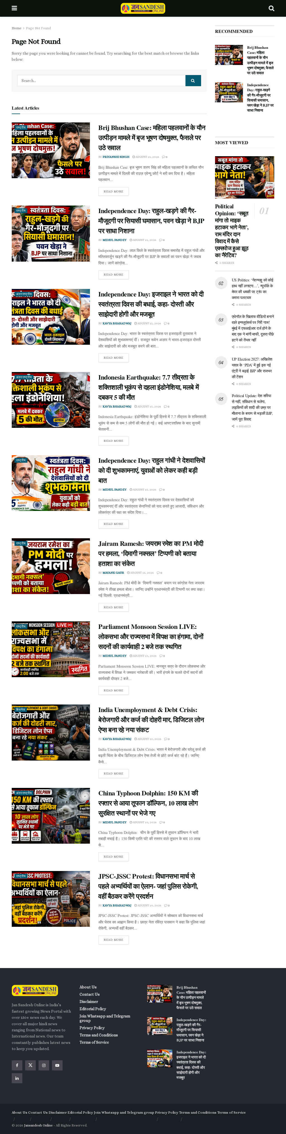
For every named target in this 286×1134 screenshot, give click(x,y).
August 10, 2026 (144, 656)
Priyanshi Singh (116, 157)
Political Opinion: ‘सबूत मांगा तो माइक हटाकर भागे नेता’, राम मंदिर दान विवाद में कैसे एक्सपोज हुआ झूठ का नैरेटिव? (232, 230)
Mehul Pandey (115, 240)
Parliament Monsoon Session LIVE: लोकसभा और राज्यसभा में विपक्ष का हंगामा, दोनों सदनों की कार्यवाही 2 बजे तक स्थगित (150, 636)
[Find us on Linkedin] (17, 1078)
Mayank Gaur (113, 573)
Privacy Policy (92, 1028)
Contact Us (90, 994)
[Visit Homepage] (143, 8)
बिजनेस (20, 709)
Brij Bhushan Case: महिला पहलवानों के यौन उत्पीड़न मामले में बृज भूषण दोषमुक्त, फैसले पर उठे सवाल (151, 137)
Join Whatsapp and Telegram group (105, 1018)
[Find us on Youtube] (57, 1065)
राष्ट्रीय (21, 127)
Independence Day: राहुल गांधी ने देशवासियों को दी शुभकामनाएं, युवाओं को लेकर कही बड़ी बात (151, 470)
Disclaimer (89, 1001)
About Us (88, 987)
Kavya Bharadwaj (117, 323)
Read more (116, 190)
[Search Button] (271, 8)
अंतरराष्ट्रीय (24, 294)
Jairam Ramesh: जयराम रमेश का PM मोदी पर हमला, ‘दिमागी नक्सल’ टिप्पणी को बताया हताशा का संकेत (150, 553)
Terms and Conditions (99, 1035)
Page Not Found (38, 28)
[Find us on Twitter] (30, 1065)
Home (17, 28)
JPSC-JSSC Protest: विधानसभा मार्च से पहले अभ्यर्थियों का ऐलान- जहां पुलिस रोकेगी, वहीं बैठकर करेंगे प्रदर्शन (148, 886)
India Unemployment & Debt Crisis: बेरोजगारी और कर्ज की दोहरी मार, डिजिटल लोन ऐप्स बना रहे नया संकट (151, 719)
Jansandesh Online (38, 1125)
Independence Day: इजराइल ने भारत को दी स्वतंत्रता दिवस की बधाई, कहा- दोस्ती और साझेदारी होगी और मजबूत (150, 304)
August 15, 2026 (147, 157)
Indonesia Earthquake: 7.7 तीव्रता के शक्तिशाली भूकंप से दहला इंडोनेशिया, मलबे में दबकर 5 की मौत (148, 387)
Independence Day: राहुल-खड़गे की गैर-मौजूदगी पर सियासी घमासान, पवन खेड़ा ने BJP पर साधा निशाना (151, 220)
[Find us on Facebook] (17, 1065)
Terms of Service (94, 1042)
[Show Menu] (14, 8)
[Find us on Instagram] (44, 1065)
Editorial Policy (93, 1009)
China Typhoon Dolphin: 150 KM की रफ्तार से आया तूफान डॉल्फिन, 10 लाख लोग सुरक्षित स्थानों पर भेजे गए (148, 803)
